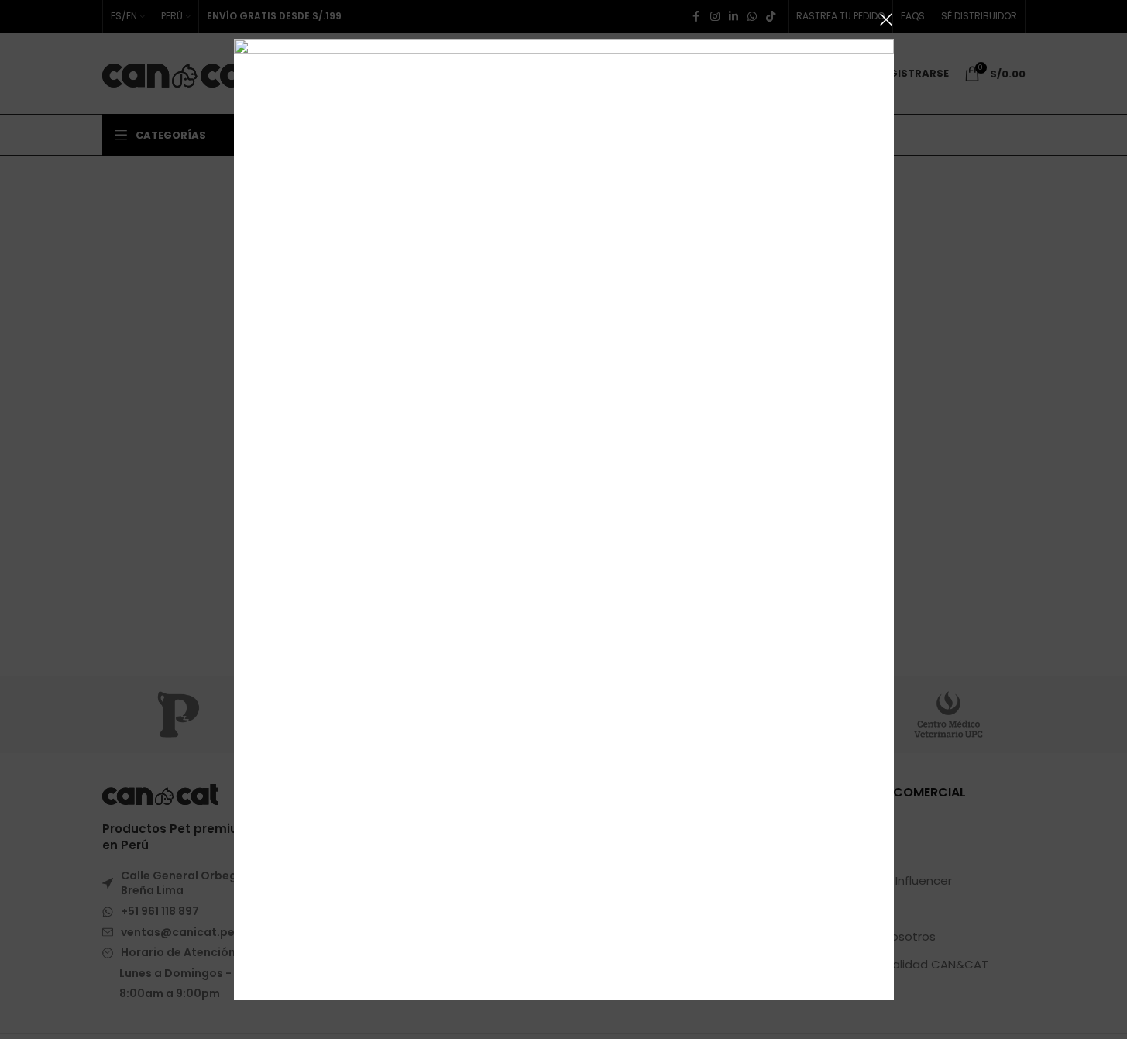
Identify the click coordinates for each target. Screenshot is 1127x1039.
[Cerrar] (886, 19)
